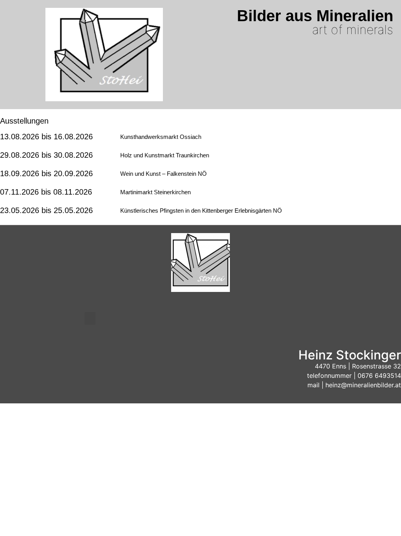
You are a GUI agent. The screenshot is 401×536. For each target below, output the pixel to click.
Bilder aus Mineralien (315, 15)
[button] (90, 318)
